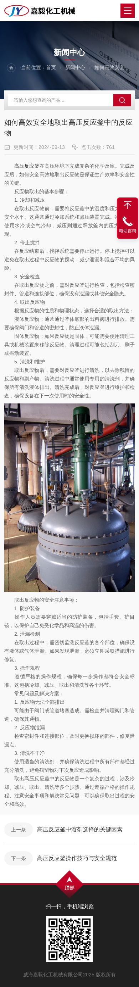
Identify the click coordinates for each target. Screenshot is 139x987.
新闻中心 (75, 67)
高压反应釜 (26, 166)
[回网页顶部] (128, 205)
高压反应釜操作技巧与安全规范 (77, 858)
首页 (51, 67)
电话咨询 (127, 230)
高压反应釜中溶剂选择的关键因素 (80, 829)
